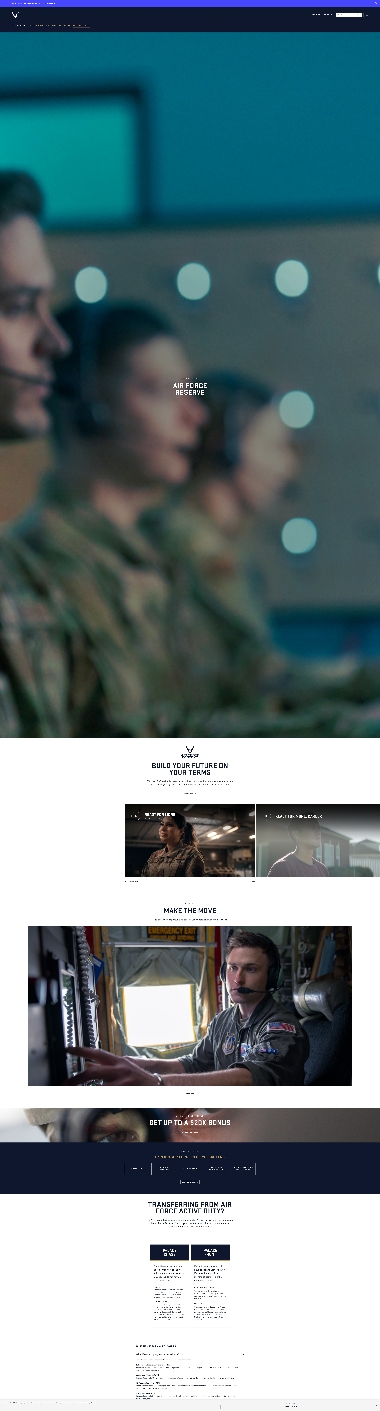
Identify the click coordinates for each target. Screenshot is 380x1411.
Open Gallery (133, 882)
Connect (316, 15)
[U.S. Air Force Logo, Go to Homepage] (17, 15)
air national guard (61, 26)
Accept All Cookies (291, 1407)
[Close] (377, 1405)
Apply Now (327, 15)
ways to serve (18, 26)
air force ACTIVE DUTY (38, 26)
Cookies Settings (290, 1403)
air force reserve (81, 26)
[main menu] (367, 15)
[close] (376, 3)
